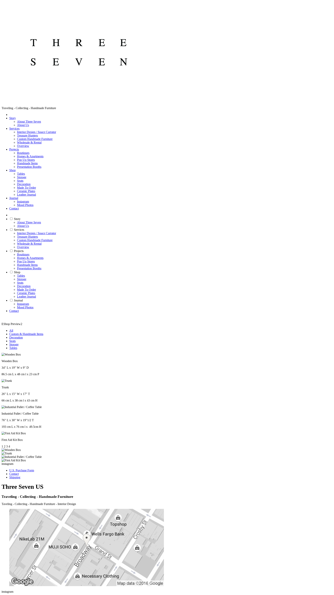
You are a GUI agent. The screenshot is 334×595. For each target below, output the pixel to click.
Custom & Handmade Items (26, 334)
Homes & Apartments (30, 156)
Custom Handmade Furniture (35, 139)
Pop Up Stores (26, 159)
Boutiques (23, 152)
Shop (12, 170)
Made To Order (26, 187)
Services (14, 128)
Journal (13, 198)
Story (12, 118)
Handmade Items (27, 163)
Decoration (24, 184)
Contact (14, 208)
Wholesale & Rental (29, 142)
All (11, 330)
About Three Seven (29, 121)
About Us (23, 125)
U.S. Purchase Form (21, 470)
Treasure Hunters (27, 135)
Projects (14, 149)
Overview (23, 146)
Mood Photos (25, 205)
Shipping (14, 477)
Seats (20, 180)
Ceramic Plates (26, 191)
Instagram (23, 201)
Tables (21, 173)
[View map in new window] (86, 585)
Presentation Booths (29, 166)
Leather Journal (26, 194)
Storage (21, 177)
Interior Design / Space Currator (36, 132)
